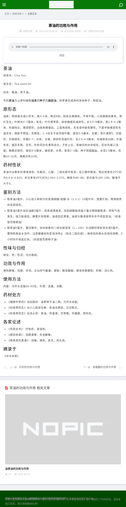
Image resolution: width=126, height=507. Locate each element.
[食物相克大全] (63, 4)
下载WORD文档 (95, 31)
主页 (6, 13)
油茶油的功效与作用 (17, 468)
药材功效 (16, 13)
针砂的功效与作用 (29, 367)
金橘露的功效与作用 (104, 367)
